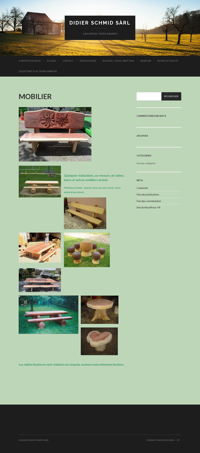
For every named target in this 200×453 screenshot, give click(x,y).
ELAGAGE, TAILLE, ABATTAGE (118, 61)
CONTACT (68, 61)
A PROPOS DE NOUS (30, 61)
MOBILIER (146, 61)
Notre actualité (168, 61)
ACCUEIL (51, 61)
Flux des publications (148, 194)
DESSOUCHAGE (88, 61)
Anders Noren (165, 440)
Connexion (142, 187)
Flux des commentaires (149, 200)
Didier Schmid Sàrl (100, 23)
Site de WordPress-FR (148, 207)
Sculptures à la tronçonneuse (38, 71)
